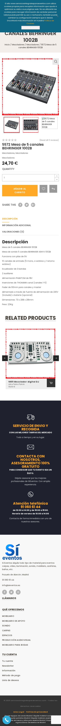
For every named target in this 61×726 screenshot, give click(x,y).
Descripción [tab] (9, 218)
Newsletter (8, 665)
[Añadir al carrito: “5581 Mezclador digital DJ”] (51, 383)
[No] (57, 16)
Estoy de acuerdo (30, 27)
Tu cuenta (7, 661)
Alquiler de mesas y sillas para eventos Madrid (26, 720)
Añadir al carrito (19, 190)
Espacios (7, 635)
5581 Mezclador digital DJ (24, 381)
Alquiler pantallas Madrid (20, 718)
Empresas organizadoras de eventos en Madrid (35, 721)
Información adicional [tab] (16, 225)
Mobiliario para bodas (15, 644)
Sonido (6, 625)
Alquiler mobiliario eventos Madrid (45, 718)
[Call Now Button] (6, 720)
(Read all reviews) (49, 140)
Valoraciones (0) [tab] (13, 231)
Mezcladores (18, 44)
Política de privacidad (37, 712)
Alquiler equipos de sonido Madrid (18, 716)
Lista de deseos (10, 680)
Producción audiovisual (16, 640)
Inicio (7, 44)
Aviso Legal (18, 712)
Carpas (6, 630)
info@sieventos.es (11, 585)
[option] (30, 86)
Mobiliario (8, 616)
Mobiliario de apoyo (13, 621)
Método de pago (11, 675)
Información (8, 670)
